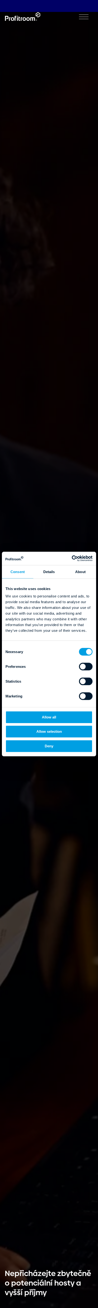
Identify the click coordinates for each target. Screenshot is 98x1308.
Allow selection (49, 731)
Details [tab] (49, 572)
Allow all (49, 717)
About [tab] (80, 572)
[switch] (86, 666)
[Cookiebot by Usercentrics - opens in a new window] (72, 558)
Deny (49, 746)
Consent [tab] (17, 572)
